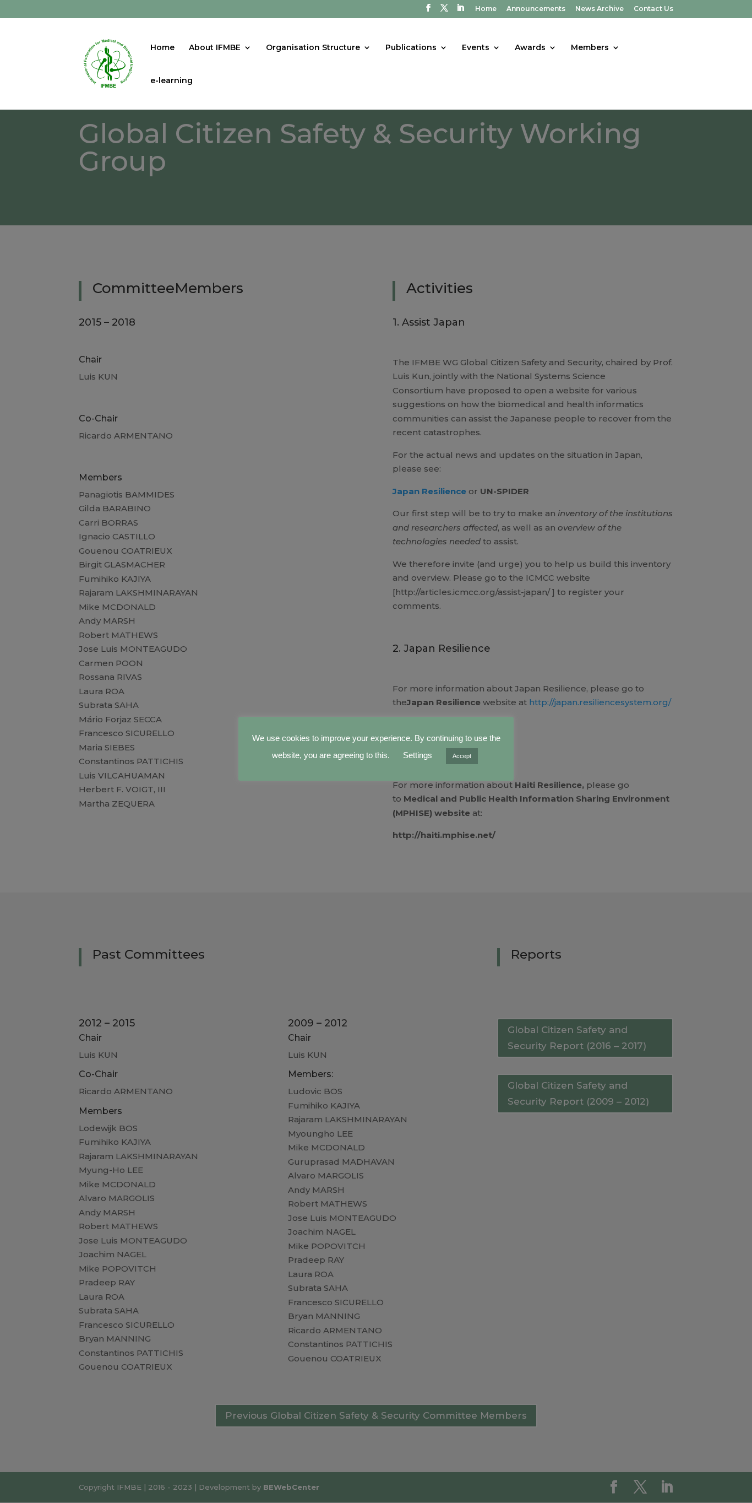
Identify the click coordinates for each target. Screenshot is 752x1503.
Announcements (535, 9)
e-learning (171, 81)
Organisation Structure (313, 48)
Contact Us (653, 9)
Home (486, 9)
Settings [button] (417, 755)
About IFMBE (215, 48)
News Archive (599, 9)
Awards (530, 48)
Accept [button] (462, 756)
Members (590, 48)
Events (475, 48)
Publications (411, 48)
